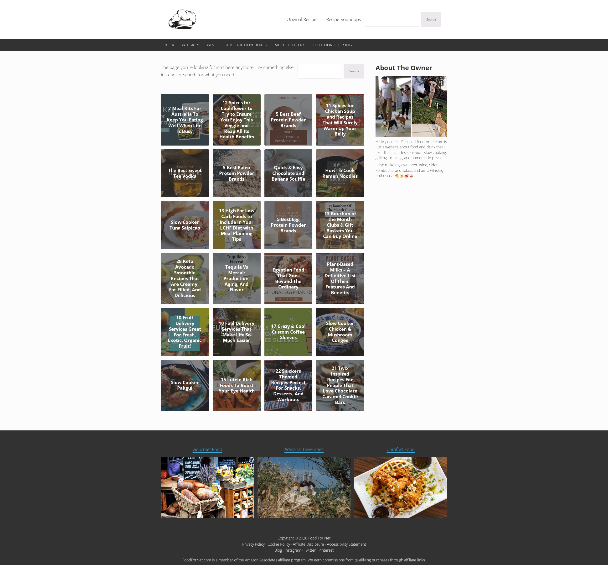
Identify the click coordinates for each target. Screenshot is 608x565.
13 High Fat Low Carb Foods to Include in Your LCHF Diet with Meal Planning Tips (236, 225)
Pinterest (326, 550)
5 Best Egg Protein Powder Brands (288, 225)
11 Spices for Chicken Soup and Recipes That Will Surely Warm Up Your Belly (340, 120)
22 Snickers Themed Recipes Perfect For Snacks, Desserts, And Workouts (288, 385)
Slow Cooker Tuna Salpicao (185, 225)
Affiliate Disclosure (308, 544)
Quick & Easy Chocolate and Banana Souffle (288, 173)
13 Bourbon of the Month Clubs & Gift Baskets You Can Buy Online (340, 225)
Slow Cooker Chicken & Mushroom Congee (340, 332)
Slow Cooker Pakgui (185, 385)
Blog (278, 550)
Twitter (310, 550)
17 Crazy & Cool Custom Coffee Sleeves (288, 332)
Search (431, 19)
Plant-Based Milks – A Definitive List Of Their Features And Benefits (340, 279)
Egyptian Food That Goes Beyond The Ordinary (288, 278)
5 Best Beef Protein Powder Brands (288, 120)
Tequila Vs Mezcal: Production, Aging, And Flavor (236, 278)
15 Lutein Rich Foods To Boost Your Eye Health (237, 385)
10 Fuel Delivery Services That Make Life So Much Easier (236, 332)
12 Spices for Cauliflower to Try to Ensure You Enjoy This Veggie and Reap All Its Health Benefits (236, 120)
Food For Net (319, 538)
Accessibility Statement (346, 544)
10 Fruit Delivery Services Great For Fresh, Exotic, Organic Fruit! (185, 332)
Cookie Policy (279, 544)
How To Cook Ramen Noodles (340, 173)
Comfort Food (400, 449)
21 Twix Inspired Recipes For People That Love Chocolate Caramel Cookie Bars (340, 385)
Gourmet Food (207, 449)
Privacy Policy (253, 544)
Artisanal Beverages (304, 449)
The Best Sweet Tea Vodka (185, 173)
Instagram (293, 550)
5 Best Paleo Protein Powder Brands (236, 173)
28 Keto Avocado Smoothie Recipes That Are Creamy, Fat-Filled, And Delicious (185, 278)
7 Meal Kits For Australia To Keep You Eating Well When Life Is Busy (185, 120)
